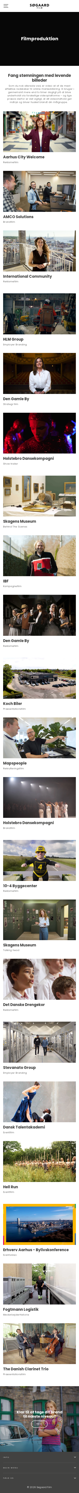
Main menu (10, 1468)
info (6, 1457)
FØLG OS (8, 1478)
